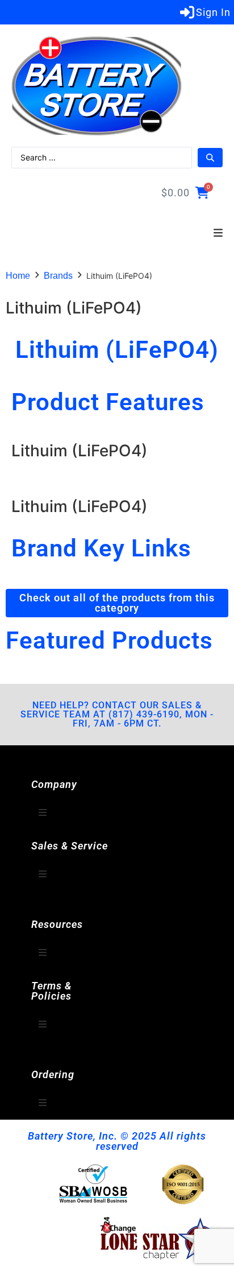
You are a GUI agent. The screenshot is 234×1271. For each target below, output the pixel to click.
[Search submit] (210, 157)
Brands (58, 275)
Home (18, 275)
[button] (218, 233)
